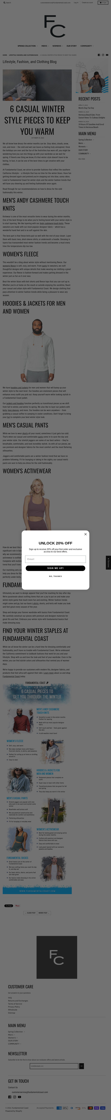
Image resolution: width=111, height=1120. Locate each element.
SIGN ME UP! (55, 568)
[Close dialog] (85, 534)
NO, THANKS (55, 576)
